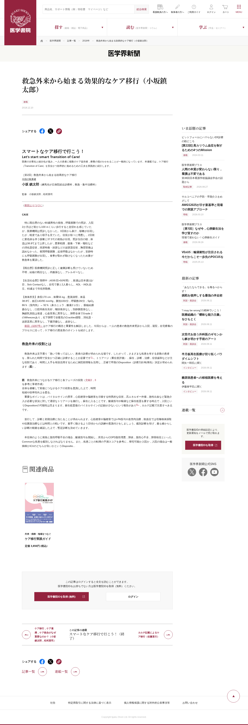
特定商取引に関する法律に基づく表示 (89, 702)
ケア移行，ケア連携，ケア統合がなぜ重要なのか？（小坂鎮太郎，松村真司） (45, 634)
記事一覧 (71, 40)
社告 (52, 702)
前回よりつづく (33, 205)
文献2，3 (91, 380)
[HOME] (41, 40)
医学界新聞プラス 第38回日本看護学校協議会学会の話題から (202, 173)
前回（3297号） (34, 325)
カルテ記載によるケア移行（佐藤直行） (148, 634)
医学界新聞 (55, 40)
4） (137, 404)
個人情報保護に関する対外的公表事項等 (147, 702)
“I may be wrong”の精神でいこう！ (202, 315)
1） (92, 357)
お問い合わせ (190, 702)
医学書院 (20, 22)
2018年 (86, 40)
